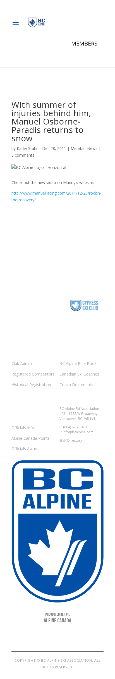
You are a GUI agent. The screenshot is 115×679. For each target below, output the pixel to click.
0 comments (22, 155)
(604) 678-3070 (75, 427)
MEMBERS (84, 43)
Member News (84, 148)
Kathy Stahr (27, 148)
